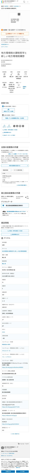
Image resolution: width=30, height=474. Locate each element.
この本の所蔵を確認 (21, 185)
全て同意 (22, 471)
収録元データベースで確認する (16, 33)
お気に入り (4, 126)
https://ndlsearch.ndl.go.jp (9, 415)
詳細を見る (24, 87)
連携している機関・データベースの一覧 (17, 154)
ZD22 (3, 332)
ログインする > (4, 46)
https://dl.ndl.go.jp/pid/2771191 (11, 407)
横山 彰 (4, 263)
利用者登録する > (5, 44)
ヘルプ (25, 161)
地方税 (6, 6)
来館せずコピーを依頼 (8, 111)
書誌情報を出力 (7, 132)
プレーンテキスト (6, 357)
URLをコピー (9, 126)
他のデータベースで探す (9, 135)
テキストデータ (6, 351)
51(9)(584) (16, 6)
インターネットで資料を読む (7, 453)
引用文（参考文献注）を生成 (10, 129)
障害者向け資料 (6, 344)
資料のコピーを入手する (6, 455)
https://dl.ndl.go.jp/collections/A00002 (12, 367)
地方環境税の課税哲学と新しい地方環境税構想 (14, 251)
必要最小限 (8, 471)
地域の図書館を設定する (14, 165)
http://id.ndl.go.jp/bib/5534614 (10, 424)
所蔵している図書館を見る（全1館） (15, 118)
